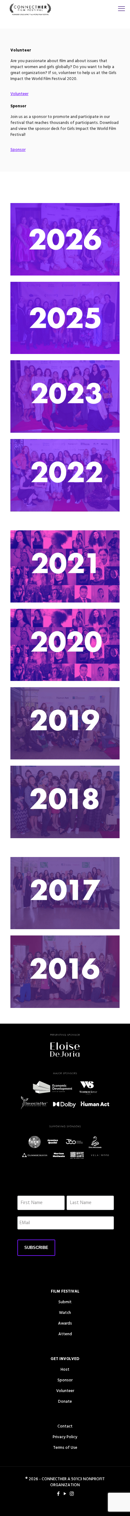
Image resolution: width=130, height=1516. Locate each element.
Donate (65, 1401)
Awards (65, 1323)
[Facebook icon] (58, 1494)
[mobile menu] (121, 9)
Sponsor (65, 1380)
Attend (65, 1334)
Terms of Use (65, 1447)
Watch (65, 1313)
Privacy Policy (65, 1437)
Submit (65, 1302)
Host (65, 1369)
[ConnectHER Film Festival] (30, 9)
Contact (65, 1426)
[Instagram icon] (71, 1494)
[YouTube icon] (65, 1494)
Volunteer (65, 1391)
